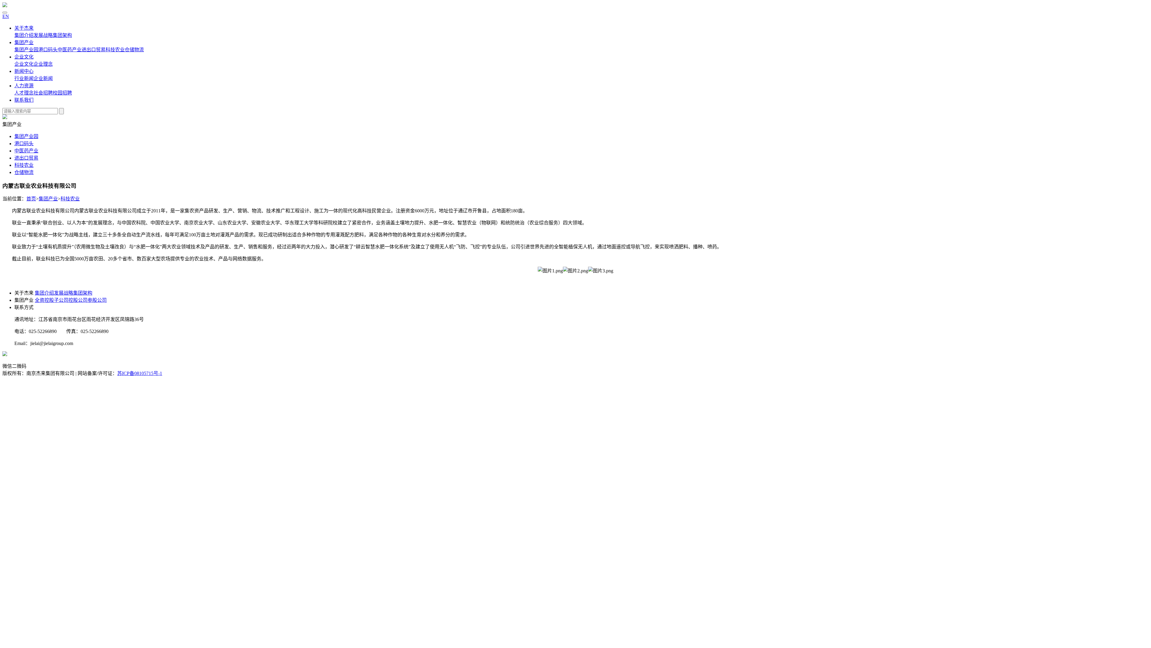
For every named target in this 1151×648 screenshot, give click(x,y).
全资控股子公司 (51, 300)
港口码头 (48, 49)
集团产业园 (26, 49)
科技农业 (115, 49)
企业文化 (24, 56)
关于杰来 (24, 28)
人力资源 (24, 85)
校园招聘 (62, 92)
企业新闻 (43, 78)
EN (5, 16)
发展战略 (43, 35)
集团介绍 (24, 35)
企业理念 (43, 64)
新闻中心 (24, 71)
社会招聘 (43, 92)
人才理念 (24, 92)
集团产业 (24, 42)
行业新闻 (24, 78)
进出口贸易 (94, 49)
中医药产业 (70, 49)
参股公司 (97, 300)
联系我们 (24, 100)
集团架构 (62, 35)
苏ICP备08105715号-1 (139, 373)
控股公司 (78, 300)
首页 (31, 198)
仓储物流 (134, 49)
